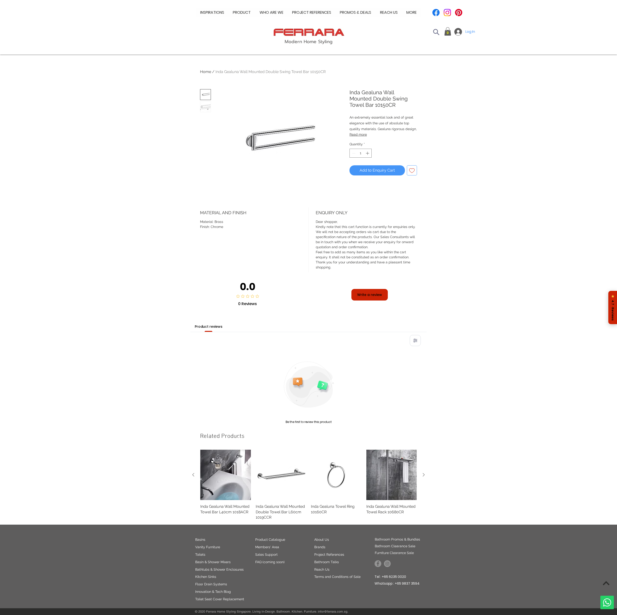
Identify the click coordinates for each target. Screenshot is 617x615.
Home (205, 71)
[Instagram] (447, 12)
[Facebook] (436, 12)
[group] (308, 485)
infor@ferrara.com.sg (332, 611)
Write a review (369, 294)
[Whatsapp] (607, 602)
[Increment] (368, 153)
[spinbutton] (360, 153)
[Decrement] (353, 153)
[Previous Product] (193, 475)
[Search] (436, 32)
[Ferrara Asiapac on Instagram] (387, 563)
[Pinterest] (458, 12)
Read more (358, 134)
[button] (271, 12)
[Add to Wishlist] (412, 170)
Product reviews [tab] (208, 326)
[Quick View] (225, 475)
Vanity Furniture (207, 547)
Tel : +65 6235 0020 (390, 576)
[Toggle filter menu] (415, 340)
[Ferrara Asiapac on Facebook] (378, 563)
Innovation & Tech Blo (212, 592)
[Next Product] (424, 475)
